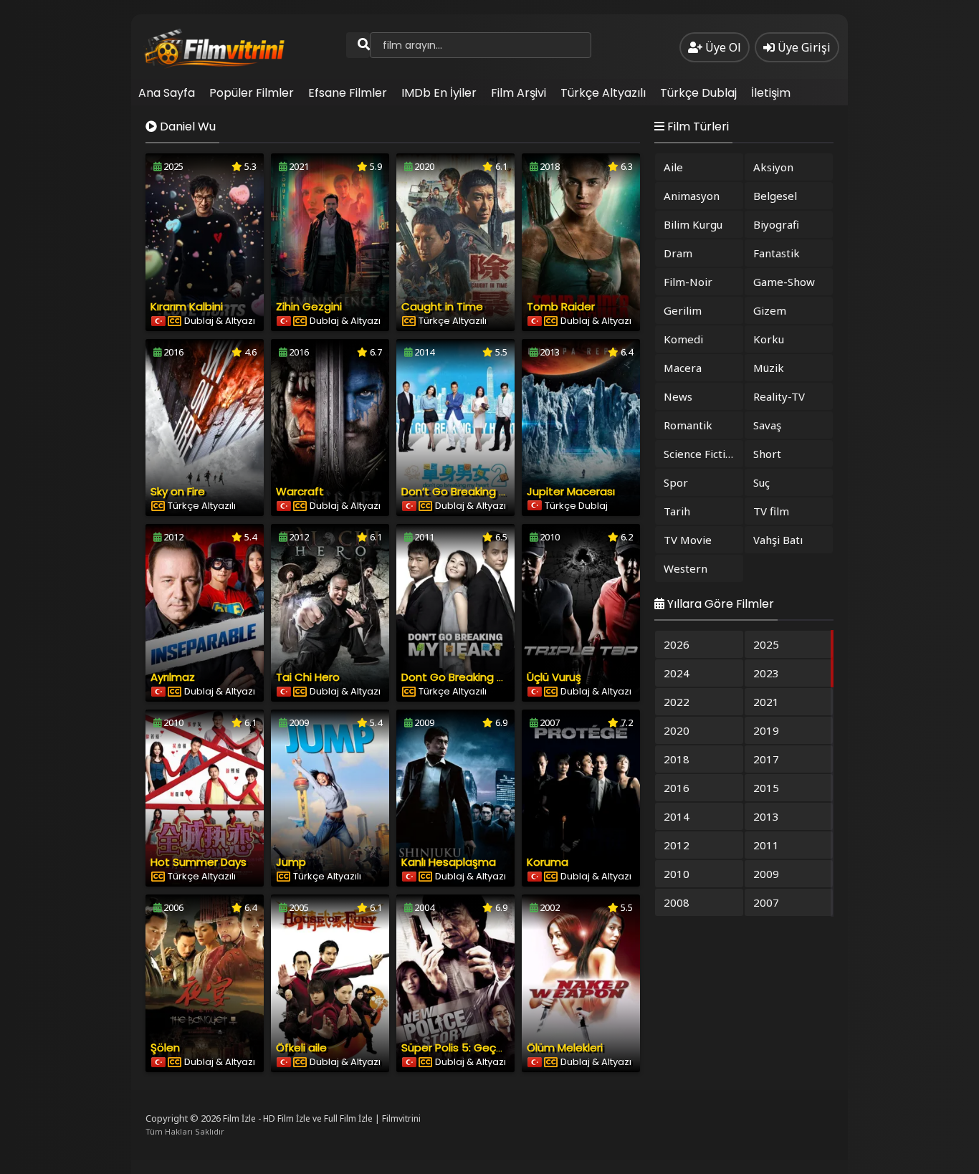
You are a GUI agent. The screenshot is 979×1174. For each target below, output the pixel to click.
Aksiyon (773, 167)
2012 (676, 845)
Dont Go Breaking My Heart (472, 676)
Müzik (768, 368)
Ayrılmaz (173, 676)
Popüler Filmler (251, 93)
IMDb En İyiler (439, 93)
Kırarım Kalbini (187, 306)
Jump (291, 861)
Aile (673, 167)
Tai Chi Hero (308, 676)
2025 (766, 644)
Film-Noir (688, 282)
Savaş (767, 425)
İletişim (771, 93)
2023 (766, 673)
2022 (676, 702)
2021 (766, 702)
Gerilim (683, 310)
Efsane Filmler (347, 93)
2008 (676, 902)
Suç (761, 482)
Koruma (547, 861)
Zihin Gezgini (309, 306)
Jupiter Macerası (571, 491)
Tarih (677, 511)
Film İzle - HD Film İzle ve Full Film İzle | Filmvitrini (322, 1118)
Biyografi (776, 224)
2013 (766, 816)
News (678, 396)
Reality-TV (779, 396)
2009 (766, 874)
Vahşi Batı (778, 540)
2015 (766, 788)
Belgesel (775, 195)
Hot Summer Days (199, 861)
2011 (766, 845)
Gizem (769, 310)
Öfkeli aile (301, 1047)
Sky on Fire (178, 491)
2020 (676, 730)
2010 (676, 874)
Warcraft (300, 491)
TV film (771, 511)
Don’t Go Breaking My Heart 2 (478, 491)
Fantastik (776, 253)
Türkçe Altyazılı (603, 93)
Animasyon (692, 195)
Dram (678, 253)
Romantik (688, 425)
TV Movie (688, 540)
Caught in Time (442, 306)
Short (767, 454)
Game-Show (784, 282)
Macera (683, 368)
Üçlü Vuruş (554, 676)
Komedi (683, 339)
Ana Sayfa (166, 93)
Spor (676, 482)
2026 (676, 644)
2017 (766, 759)
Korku (768, 339)
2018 (676, 759)
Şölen (165, 1047)
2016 (676, 788)
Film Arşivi (518, 93)
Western (685, 568)
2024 (676, 673)
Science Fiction (701, 454)
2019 (766, 730)
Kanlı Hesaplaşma (448, 861)
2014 (676, 816)
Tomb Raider (561, 306)
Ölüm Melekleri (565, 1047)
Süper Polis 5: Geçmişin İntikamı (484, 1047)
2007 (766, 902)
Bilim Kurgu (693, 224)
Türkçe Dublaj (698, 93)
